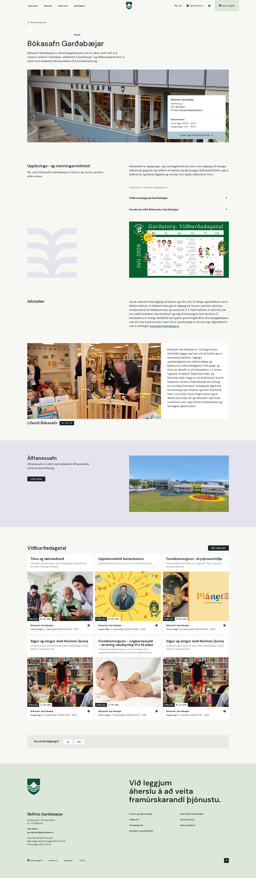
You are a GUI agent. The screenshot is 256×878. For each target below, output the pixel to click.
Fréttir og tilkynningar (140, 814)
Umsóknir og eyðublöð (141, 830)
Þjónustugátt (36, 860)
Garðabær (79, 5)
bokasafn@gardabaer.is (191, 110)
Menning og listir (38, 22)
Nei (79, 741)
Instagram (68, 860)
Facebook (53, 860)
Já (68, 741)
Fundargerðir (136, 825)
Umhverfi (63, 5)
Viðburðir (134, 819)
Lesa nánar (36, 478)
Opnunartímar (187, 819)
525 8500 (32, 828)
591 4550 (180, 106)
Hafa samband (187, 825)
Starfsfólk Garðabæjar (192, 814)
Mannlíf (48, 5)
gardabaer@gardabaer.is (40, 832)
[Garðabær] (129, 5)
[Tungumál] (209, 5)
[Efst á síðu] (226, 860)
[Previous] (63, 423)
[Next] (71, 423)
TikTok (82, 860)
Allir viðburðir (218, 548)
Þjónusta (32, 5)
